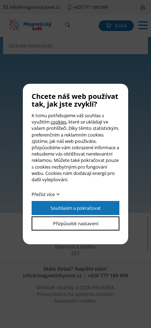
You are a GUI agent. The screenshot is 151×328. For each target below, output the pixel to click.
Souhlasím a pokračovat (76, 208)
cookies (58, 122)
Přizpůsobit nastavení (75, 223)
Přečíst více (43, 194)
